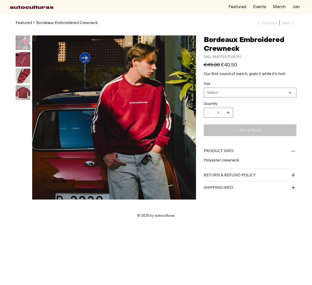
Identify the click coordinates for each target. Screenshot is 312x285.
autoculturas (32, 7)
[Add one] (228, 112)
